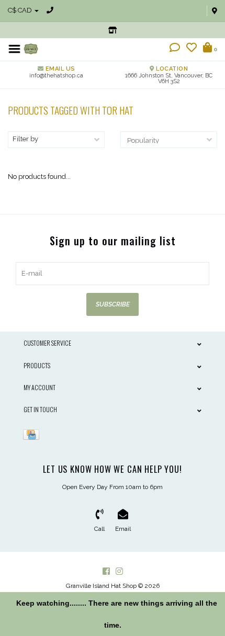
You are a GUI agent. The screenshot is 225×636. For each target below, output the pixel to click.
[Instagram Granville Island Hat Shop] (119, 571)
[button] (175, 49)
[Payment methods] (33, 434)
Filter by (25, 139)
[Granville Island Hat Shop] (31, 48)
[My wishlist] (191, 49)
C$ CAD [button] (20, 10)
